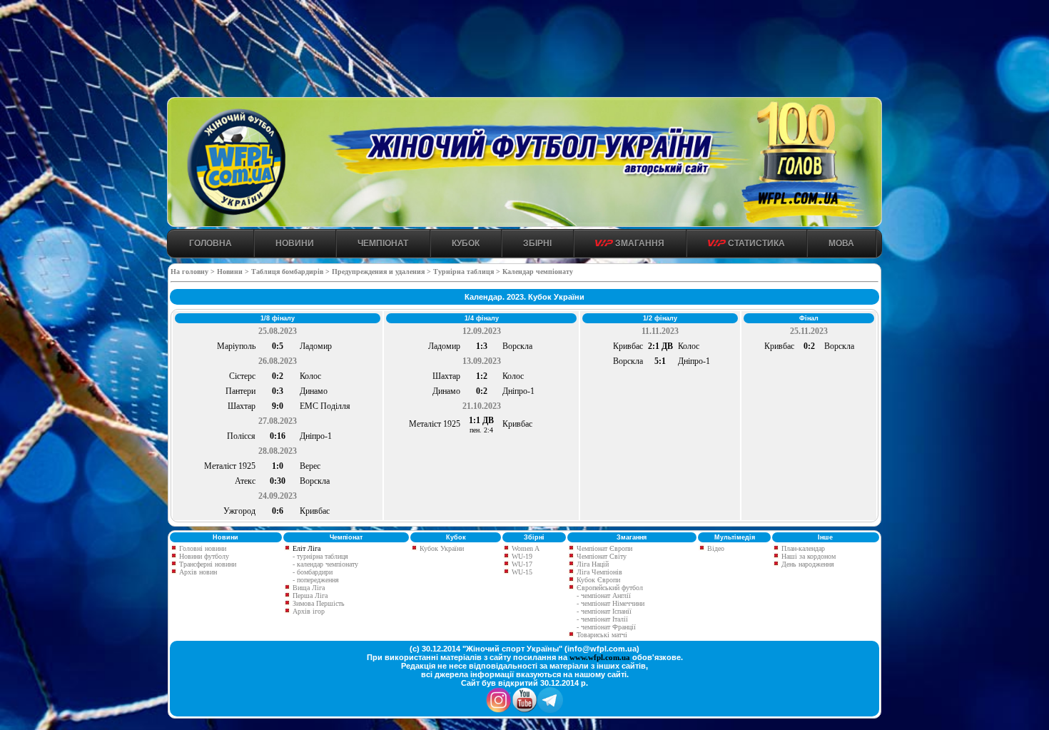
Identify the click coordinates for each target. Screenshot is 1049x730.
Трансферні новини (206, 564)
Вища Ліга (309, 588)
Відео (714, 548)
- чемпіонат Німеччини (610, 603)
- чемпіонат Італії (602, 619)
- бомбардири (313, 572)
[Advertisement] (524, 50)
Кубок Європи (597, 580)
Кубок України (442, 548)
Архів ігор (309, 611)
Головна (210, 243)
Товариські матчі (600, 635)
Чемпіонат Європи (603, 548)
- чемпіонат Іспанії (604, 611)
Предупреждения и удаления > (381, 271)
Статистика (755, 243)
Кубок (466, 243)
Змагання (638, 243)
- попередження (316, 580)
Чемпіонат (383, 243)
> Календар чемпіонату (534, 271)
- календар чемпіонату (325, 564)
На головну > (194, 271)
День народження (806, 564)
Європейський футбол (608, 588)
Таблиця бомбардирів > (290, 271)
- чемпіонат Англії (604, 595)
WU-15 (521, 572)
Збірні (537, 243)
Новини (294, 243)
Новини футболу (203, 556)
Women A (524, 548)
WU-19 (521, 556)
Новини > (233, 271)
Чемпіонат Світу (600, 556)
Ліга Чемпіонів (598, 572)
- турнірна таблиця (320, 556)
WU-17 (521, 564)
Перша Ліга (310, 595)
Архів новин (197, 572)
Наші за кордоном (807, 556)
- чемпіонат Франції (606, 627)
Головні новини (201, 548)
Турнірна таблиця (463, 271)
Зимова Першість (319, 603)
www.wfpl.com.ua (599, 657)
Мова (841, 243)
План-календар (802, 548)
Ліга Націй (591, 564)
